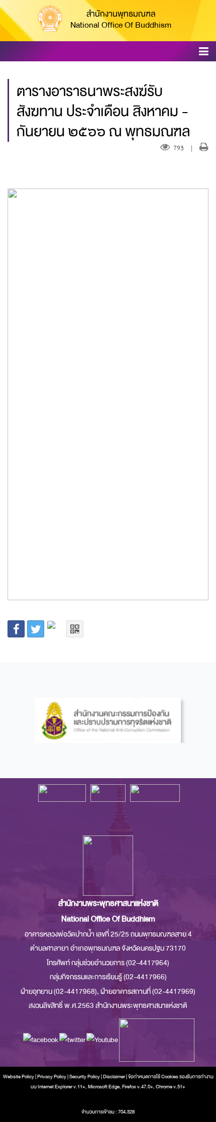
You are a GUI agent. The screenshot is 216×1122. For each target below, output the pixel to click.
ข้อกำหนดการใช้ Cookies (153, 1076)
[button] (203, 53)
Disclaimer (114, 1076)
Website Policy (18, 1076)
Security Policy (84, 1076)
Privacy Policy (51, 1076)
